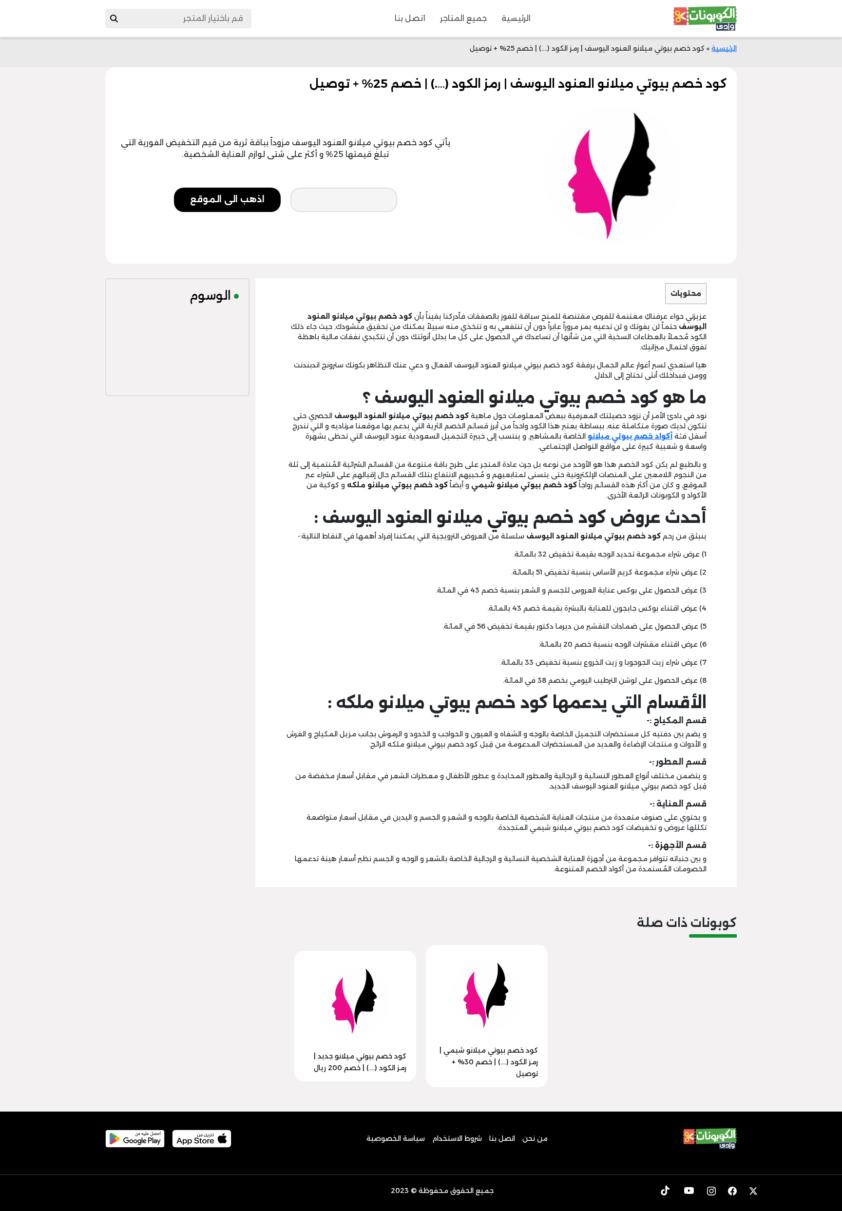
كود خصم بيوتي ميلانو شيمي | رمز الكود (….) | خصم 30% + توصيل (489, 1062)
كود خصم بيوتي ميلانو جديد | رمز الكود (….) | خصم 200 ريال (360, 1062)
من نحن (535, 1138)
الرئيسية (516, 18)
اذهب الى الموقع (227, 199)
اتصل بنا (410, 18)
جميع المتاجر (463, 18)
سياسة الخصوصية (395, 1138)
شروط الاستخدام (457, 1138)
